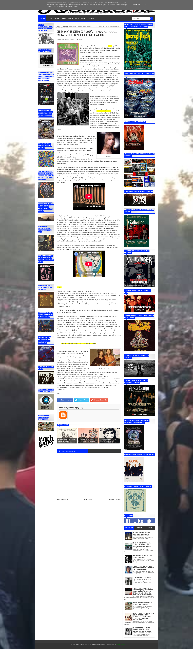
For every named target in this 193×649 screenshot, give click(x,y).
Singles (80, 39)
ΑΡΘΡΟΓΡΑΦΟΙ (67, 18)
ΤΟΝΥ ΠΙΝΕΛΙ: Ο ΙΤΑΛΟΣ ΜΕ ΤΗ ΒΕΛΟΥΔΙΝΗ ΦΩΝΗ (143, 556)
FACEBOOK (91, 18)
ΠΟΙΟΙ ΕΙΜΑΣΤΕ (53, 18)
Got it (144, 4)
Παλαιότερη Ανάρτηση (114, 499)
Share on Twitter (83, 400)
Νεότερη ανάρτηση (62, 499)
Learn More (136, 4)
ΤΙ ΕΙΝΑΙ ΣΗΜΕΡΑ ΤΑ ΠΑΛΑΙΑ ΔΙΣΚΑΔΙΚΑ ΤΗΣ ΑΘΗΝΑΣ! (142, 533)
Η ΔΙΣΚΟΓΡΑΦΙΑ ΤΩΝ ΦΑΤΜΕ (142, 578)
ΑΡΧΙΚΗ (42, 18)
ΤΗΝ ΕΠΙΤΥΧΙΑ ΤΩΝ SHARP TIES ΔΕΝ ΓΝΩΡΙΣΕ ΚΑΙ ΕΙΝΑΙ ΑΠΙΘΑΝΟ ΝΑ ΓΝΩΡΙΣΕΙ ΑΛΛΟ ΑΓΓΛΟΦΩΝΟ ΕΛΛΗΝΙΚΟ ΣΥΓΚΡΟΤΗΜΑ (143, 616)
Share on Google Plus (100, 400)
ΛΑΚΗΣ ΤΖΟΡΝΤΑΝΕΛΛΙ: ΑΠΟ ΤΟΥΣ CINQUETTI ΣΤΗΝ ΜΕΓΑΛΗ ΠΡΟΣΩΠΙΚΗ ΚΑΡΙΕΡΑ (143, 568)
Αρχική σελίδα (88, 499)
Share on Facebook (66, 400)
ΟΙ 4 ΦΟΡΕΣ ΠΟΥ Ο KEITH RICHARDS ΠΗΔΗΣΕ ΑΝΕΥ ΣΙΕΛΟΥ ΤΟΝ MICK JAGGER (142, 629)
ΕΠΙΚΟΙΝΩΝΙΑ (80, 18)
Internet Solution (120, 644)
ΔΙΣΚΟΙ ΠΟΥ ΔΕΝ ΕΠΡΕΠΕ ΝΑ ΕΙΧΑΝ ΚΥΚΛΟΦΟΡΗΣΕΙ (142, 603)
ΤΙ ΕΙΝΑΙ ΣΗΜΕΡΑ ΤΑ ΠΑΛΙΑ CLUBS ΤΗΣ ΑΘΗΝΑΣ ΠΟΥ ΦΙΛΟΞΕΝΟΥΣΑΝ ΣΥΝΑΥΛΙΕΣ (142, 544)
